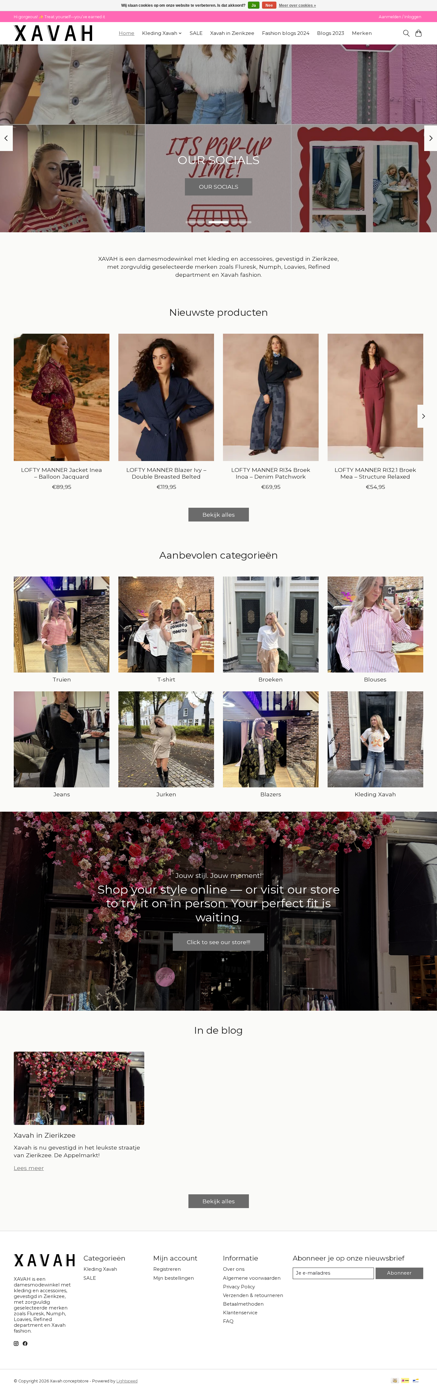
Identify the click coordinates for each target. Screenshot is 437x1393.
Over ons (233, 1269)
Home (126, 33)
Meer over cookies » (297, 5)
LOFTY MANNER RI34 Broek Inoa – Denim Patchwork (270, 473)
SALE (196, 33)
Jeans (61, 794)
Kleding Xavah (375, 794)
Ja (253, 5)
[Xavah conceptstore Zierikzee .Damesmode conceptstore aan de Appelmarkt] (53, 33)
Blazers (270, 794)
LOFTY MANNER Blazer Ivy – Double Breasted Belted (166, 473)
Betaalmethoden (243, 1304)
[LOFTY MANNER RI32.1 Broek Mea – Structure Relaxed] (375, 397)
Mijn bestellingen (173, 1278)
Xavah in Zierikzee (232, 33)
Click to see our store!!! (218, 942)
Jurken (166, 794)
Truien (61, 679)
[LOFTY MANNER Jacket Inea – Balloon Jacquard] (61, 397)
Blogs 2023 (330, 33)
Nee (269, 5)
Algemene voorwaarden (252, 1278)
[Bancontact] (416, 1381)
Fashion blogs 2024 (285, 33)
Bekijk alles (219, 514)
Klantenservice (240, 1313)
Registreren (167, 1269)
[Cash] (395, 1381)
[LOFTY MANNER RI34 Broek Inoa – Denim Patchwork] (271, 397)
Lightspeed (127, 1381)
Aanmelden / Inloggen (400, 16)
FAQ (228, 1321)
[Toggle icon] (406, 33)
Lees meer (29, 1168)
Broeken (270, 679)
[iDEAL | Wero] (405, 1381)
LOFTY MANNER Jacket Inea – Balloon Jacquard (61, 473)
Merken (362, 33)
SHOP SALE (218, 186)
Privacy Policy (239, 1287)
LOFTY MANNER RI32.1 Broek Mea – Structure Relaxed (375, 473)
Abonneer (399, 1273)
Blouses (375, 679)
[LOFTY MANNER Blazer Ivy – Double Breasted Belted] (166, 397)
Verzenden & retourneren (253, 1295)
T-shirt (166, 679)
